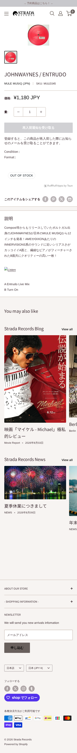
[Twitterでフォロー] (15, 689)
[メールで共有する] (70, 199)
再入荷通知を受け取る (38, 127)
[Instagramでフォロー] (24, 689)
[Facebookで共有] (45, 199)
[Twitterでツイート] (62, 199)
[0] (69, 13)
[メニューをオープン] (6, 13)
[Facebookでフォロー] (7, 689)
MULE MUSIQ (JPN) (17, 83)
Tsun (70, 185)
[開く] (52, 13)
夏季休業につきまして (25, 506)
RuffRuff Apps (55, 185)
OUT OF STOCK (21, 175)
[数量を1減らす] (18, 111)
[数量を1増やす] (41, 111)
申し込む (17, 647)
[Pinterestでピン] (53, 199)
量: (6, 112)
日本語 (10, 668)
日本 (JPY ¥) (35, 668)
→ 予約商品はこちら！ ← (38, 3)
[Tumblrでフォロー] (32, 689)
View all (67, 329)
